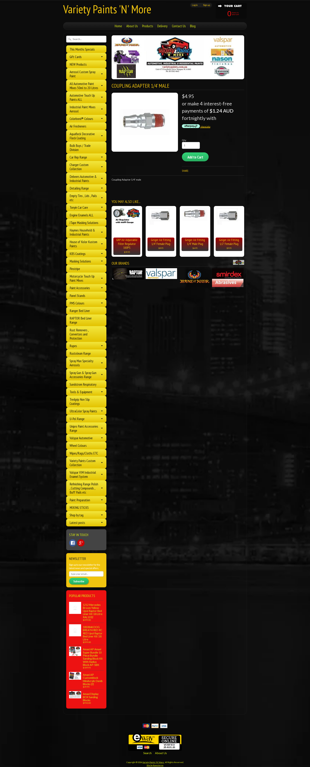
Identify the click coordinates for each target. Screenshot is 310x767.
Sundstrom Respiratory (83, 384)
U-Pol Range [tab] (77, 418)
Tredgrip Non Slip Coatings (80, 401)
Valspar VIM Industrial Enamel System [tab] (83, 474)
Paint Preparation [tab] (80, 500)
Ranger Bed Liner (80, 311)
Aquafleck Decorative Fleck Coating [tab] (82, 136)
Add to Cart (195, 157)
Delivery (162, 26)
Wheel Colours (78, 445)
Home (118, 26)
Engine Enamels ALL (81, 215)
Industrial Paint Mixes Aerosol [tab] (82, 109)
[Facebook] (72, 542)
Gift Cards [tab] (76, 57)
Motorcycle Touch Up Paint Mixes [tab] (82, 278)
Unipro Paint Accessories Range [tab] (84, 428)
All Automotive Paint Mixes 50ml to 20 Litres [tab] (84, 85)
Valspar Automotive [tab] (81, 438)
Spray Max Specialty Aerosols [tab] (81, 363)
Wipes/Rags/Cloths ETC (84, 453)
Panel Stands (77, 295)
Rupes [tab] (73, 346)
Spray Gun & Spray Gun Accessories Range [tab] (83, 374)
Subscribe (78, 581)
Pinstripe (75, 269)
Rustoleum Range (80, 353)
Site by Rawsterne (155, 765)
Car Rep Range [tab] (78, 157)
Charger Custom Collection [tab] (79, 166)
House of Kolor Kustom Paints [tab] (83, 244)
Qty (184, 140)
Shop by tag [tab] (76, 515)
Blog (193, 26)
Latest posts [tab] (77, 522)
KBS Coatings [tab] (78, 253)
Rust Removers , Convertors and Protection (79, 334)
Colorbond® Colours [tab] (81, 118)
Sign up (206, 5)
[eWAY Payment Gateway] (155, 748)
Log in (195, 5)
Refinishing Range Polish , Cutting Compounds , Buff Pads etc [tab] (84, 488)
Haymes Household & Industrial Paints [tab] (82, 232)
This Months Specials (82, 49)
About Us (132, 26)
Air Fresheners (78, 126)
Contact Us (179, 26)
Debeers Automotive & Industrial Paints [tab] (83, 178)
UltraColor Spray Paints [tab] (83, 411)
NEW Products (78, 64)
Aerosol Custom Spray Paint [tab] (82, 74)
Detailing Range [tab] (79, 188)
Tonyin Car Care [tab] (79, 207)
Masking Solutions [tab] (80, 261)
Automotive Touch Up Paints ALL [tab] (82, 97)
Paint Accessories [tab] (80, 288)
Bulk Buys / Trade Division (80, 147)
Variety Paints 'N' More (107, 9)
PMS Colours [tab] (77, 303)
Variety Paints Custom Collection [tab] (82, 462)
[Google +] (80, 542)
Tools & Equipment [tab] (81, 392)
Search (147, 753)
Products (147, 26)
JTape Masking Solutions (84, 223)
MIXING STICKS (79, 507)
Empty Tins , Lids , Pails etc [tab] (83, 197)
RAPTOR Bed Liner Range (81, 320)
